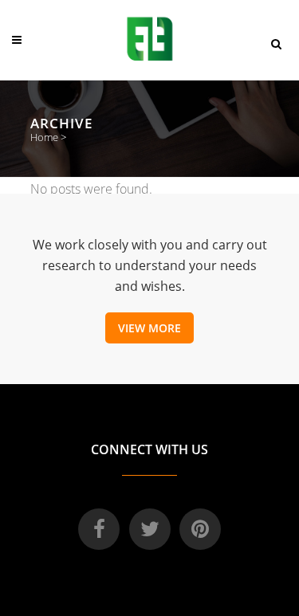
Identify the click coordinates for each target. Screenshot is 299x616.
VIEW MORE (149, 327)
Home (44, 137)
